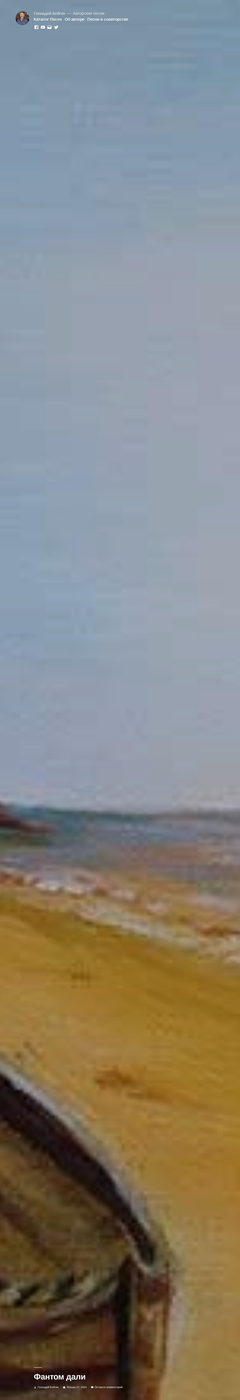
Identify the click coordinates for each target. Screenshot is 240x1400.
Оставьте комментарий (109, 1387)
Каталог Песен (48, 19)
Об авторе (75, 19)
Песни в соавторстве (107, 19)
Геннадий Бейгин (49, 13)
